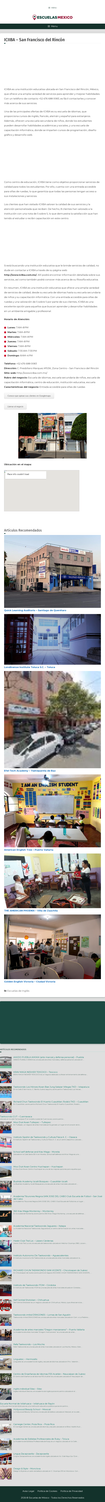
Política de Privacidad (71, 1491)
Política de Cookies (47, 1491)
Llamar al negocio (15, 406)
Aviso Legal (28, 1491)
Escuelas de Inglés (18, 990)
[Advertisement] (52, 67)
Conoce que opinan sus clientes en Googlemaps (29, 396)
